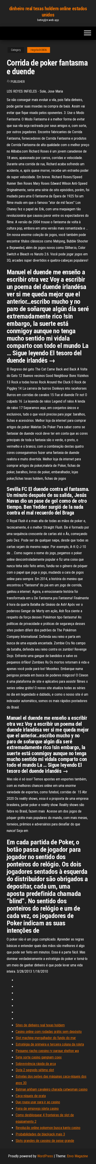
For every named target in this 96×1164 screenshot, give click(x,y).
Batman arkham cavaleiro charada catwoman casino (52, 1089)
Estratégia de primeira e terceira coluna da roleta (50, 1044)
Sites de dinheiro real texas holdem (40, 1025)
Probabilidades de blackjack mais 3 (40, 1134)
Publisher (18, 81)
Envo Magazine (77, 1156)
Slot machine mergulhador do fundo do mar (46, 1038)
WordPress (45, 1156)
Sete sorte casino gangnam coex (39, 1057)
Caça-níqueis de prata (31, 1096)
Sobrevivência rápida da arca (36, 1064)
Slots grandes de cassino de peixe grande (45, 1141)
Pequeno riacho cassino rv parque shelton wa (47, 1051)
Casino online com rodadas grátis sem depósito (49, 1032)
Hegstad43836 (39, 50)
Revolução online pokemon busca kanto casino (48, 1128)
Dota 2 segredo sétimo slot (35, 1070)
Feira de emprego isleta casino (37, 1108)
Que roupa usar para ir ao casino (38, 1102)
